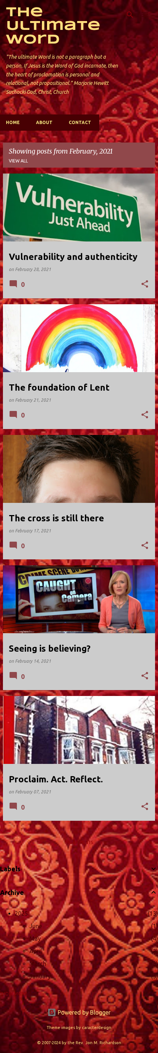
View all (18, 160)
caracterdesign (96, 1027)
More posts (79, 842)
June (35, 926)
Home (13, 122)
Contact (80, 122)
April (35, 951)
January (40, 976)
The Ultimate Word (53, 26)
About (44, 122)
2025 (21, 913)
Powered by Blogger (83, 1012)
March (37, 963)
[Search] (130, 15)
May (35, 938)
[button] (144, 284)
